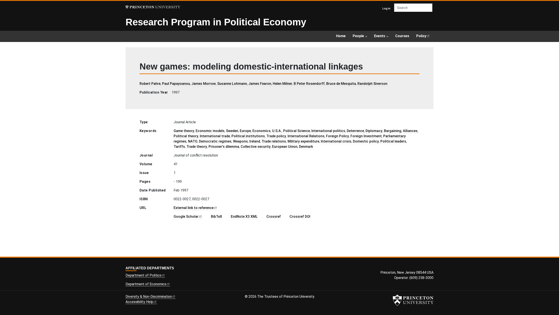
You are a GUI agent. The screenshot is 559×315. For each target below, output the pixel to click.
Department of (143, 275)
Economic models (210, 131)
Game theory (184, 131)
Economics (261, 131)
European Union (284, 146)
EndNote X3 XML (244, 216)
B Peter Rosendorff (309, 84)
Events (379, 36)
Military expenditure (303, 141)
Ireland (254, 141)
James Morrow (204, 84)
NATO (192, 141)
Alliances (410, 131)
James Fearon (259, 84)
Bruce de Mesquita (341, 84)
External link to (194, 208)
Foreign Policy (337, 136)
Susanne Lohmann (232, 84)
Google (186, 216)
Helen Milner (282, 84)
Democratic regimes (215, 141)
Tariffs (179, 146)
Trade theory (196, 146)
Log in (386, 8)
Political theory (186, 136)
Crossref (273, 216)
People (358, 36)
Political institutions (248, 136)
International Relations (306, 136)
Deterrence (355, 131)
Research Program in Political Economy (216, 22)
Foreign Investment (366, 136)
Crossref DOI (300, 216)
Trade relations (274, 141)
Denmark (306, 146)
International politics (328, 131)
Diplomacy (374, 131)
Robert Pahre (150, 84)
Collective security (256, 146)
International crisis (336, 141)
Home (341, 36)
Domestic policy (366, 141)
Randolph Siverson (372, 84)
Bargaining (392, 131)
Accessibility (139, 302)
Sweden (232, 131)
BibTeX (216, 216)
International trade (215, 136)
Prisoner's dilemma (224, 146)
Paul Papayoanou (176, 84)
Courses (402, 36)
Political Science (296, 131)
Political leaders (393, 141)
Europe (245, 131)
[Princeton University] (153, 7)
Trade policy (276, 136)
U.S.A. (277, 131)
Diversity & (149, 296)
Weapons (240, 141)
